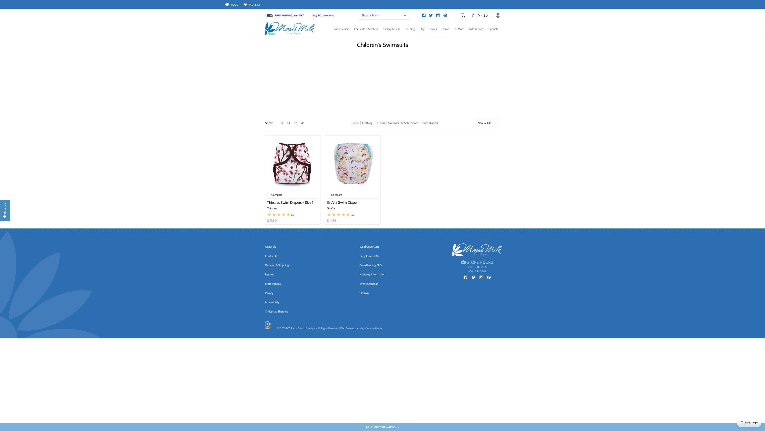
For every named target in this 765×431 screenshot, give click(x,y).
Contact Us (271, 256)
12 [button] (282, 123)
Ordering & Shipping (277, 265)
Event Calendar (369, 284)
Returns (269, 274)
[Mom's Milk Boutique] (290, 29)
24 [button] (288, 123)
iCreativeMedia (373, 328)
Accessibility (272, 302)
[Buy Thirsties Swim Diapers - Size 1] (293, 163)
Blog (234, 4)
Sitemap (365, 293)
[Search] (463, 15)
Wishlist (254, 4)
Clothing (367, 123)
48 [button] (302, 123)
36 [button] (295, 123)
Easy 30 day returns (323, 15)
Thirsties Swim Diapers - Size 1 (290, 202)
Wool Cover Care (369, 246)
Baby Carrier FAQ (370, 256)
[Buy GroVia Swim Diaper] (352, 163)
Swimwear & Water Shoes (403, 123)
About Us (270, 246)
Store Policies (273, 284)
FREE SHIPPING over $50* (289, 15)
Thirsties (272, 208)
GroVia (331, 208)
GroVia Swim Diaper (342, 202)
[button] (382, 427)
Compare (276, 195)
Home (355, 123)
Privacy (269, 293)
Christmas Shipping (276, 311)
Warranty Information (372, 274)
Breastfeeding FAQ (371, 265)
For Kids (380, 123)
